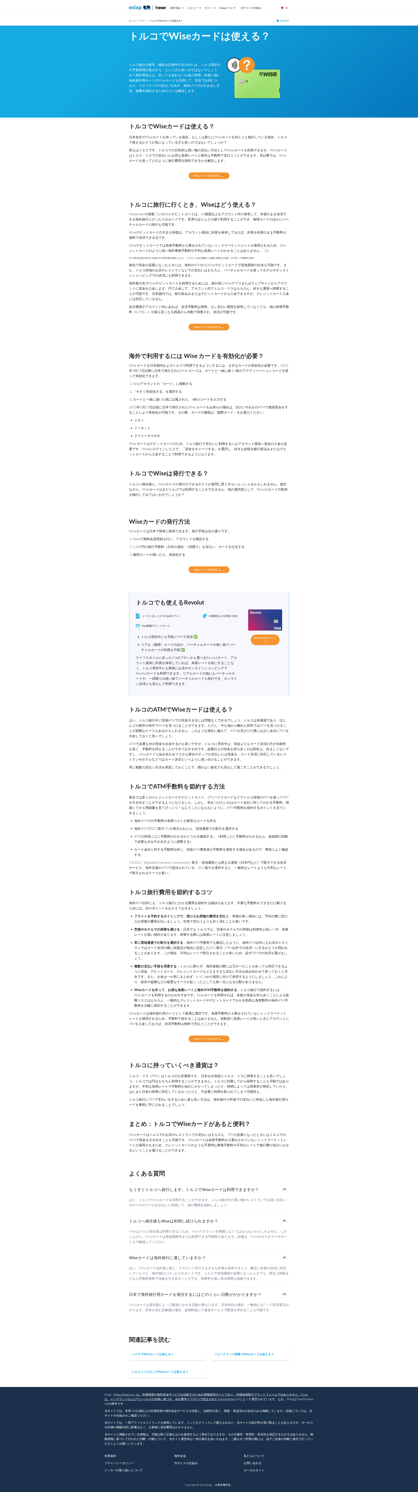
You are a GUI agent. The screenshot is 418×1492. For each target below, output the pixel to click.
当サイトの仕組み (251, 7)
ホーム (132, 20)
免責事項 (284, 20)
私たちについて (254, 1456)
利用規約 (110, 1456)
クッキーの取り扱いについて (123, 1470)
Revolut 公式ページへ (265, 639)
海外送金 (175, 7)
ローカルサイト (254, 1470)
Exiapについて (227, 7)
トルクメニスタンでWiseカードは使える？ (160, 1371)
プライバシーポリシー (119, 1463)
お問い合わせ (252, 1463)
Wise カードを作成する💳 (209, 175)
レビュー (192, 7)
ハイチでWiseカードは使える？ (153, 1354)
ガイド (208, 7)
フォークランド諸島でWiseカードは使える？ (244, 1354)
